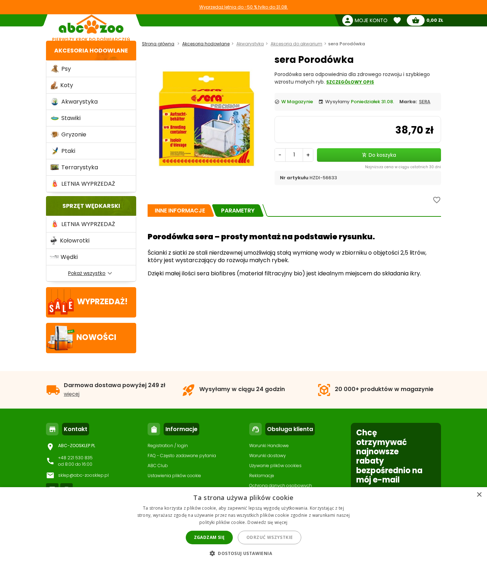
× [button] (479, 495)
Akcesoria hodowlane (91, 50)
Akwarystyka (250, 44)
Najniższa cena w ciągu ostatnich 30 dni (403, 167)
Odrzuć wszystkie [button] (269, 537)
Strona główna (158, 44)
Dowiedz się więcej (267, 522)
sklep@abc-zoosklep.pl (83, 475)
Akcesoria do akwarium (296, 44)
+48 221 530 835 (75, 458)
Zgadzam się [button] (209, 537)
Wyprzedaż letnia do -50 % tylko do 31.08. (243, 7)
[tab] (180, 210)
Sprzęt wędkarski (91, 206)
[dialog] (243, 526)
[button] (243, 553)
